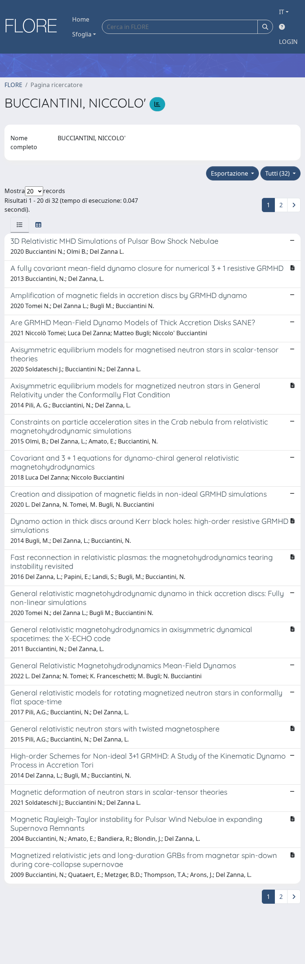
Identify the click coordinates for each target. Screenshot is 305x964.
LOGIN (288, 42)
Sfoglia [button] (82, 34)
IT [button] (281, 12)
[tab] (19, 225)
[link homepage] (33, 27)
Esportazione (230, 173)
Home (80, 19)
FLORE (13, 85)
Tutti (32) (278, 173)
